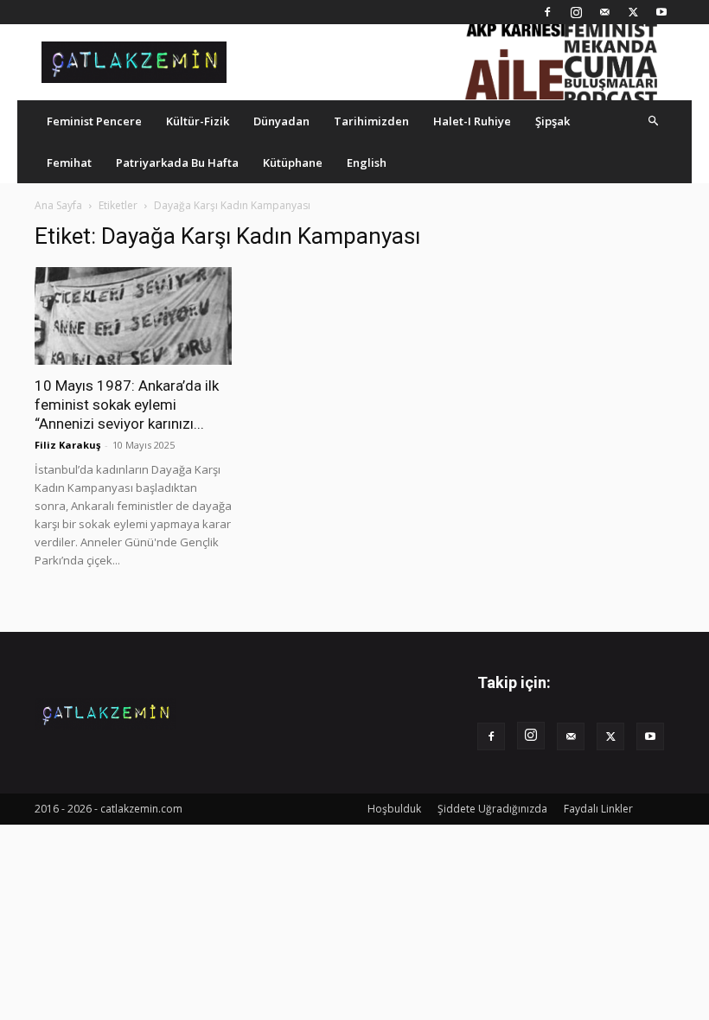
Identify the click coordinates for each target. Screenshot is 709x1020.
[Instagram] (576, 12)
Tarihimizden (371, 121)
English (366, 162)
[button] (653, 120)
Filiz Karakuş (67, 444)
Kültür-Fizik (197, 121)
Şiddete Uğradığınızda (492, 808)
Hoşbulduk (394, 808)
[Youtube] (661, 12)
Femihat (69, 162)
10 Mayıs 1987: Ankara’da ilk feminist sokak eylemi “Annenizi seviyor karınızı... (127, 404)
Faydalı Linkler (598, 808)
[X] (633, 12)
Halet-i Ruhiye (472, 121)
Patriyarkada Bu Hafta (177, 162)
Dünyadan (281, 121)
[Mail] (604, 12)
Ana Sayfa (58, 205)
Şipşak (552, 121)
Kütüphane (293, 162)
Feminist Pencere (94, 121)
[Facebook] (547, 12)
